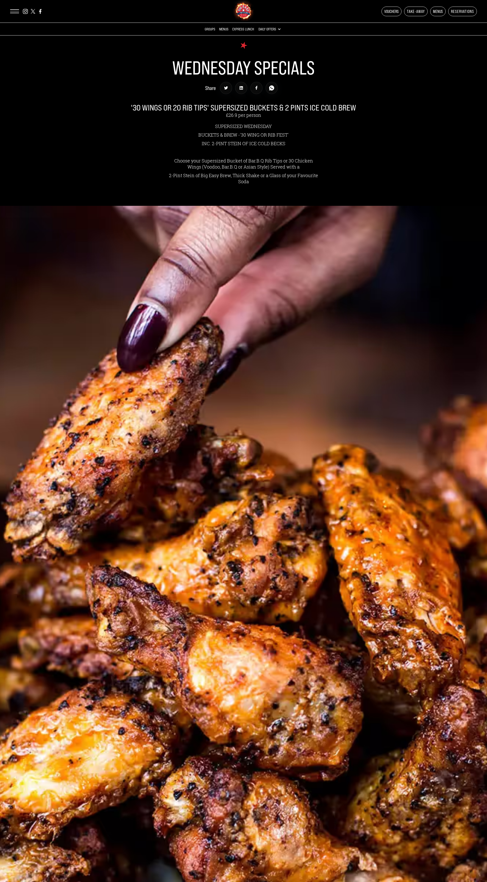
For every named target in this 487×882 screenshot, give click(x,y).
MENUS (438, 11)
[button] (391, 11)
